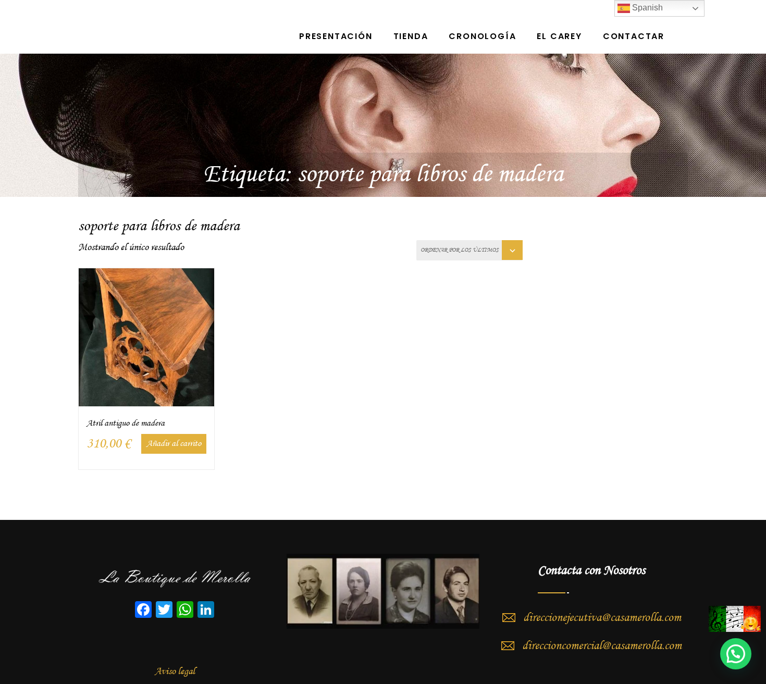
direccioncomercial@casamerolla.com (602, 646)
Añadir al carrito (173, 444)
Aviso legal (175, 671)
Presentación (336, 36)
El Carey (559, 36)
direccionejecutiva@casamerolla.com (602, 618)
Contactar (633, 36)
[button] (735, 653)
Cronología (482, 36)
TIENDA (410, 36)
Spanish (646, 7)
